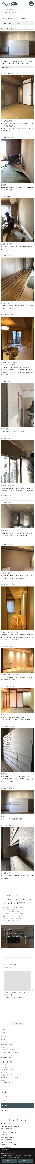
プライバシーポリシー (18, 1155)
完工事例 (4, 1105)
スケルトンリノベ (7, 1042)
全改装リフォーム (7, 1044)
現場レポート (6, 1101)
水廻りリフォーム (7, 1047)
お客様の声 (5, 1110)
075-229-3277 (16, 1126)
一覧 (3, 1032)
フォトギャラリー (7, 1096)
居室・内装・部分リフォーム (10, 1049)
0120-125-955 (8, 1126)
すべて (4, 1039)
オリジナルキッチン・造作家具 (11, 1052)
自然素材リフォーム (7, 1057)
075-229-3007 (8, 1140)
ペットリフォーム (7, 1055)
